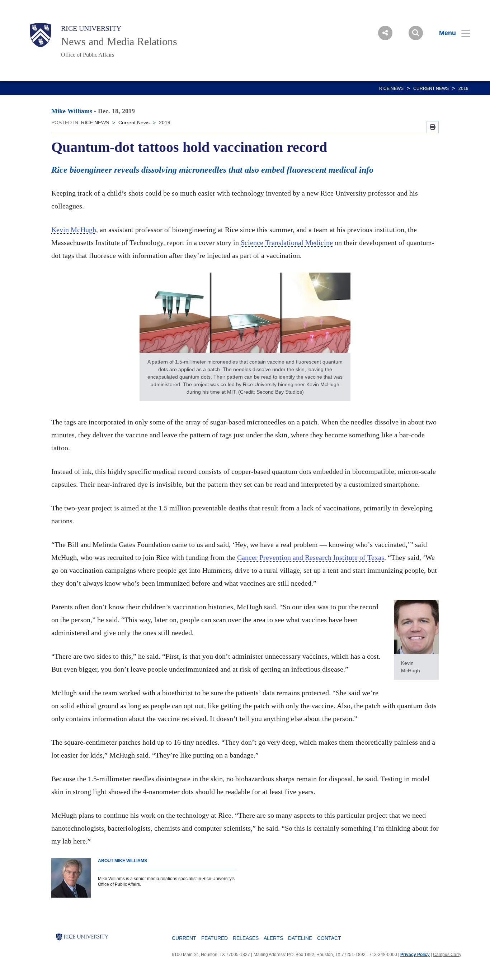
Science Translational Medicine (287, 242)
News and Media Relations (119, 41)
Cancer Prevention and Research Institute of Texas (310, 557)
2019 (463, 88)
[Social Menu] (385, 33)
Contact (329, 938)
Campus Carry (447, 954)
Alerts (273, 938)
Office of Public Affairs (87, 55)
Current (184, 938)
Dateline (300, 938)
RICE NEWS (391, 88)
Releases (246, 938)
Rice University (91, 28)
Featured (214, 938)
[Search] (416, 33)
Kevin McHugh (73, 230)
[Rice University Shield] (40, 35)
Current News (431, 88)
